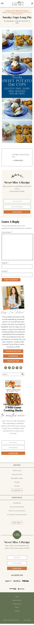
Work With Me (17, 600)
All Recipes (16, 490)
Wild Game (17, 470)
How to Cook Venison (17, 511)
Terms (17, 607)
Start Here (16, 523)
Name (5, 263)
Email (5, 271)
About (17, 597)
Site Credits (27, 620)
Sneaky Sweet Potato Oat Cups (13, 12)
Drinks (16, 486)
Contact (17, 611)
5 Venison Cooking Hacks (17, 515)
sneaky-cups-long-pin (20, 155)
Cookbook (13, 356)
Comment (7, 232)
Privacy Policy (17, 604)
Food (13, 10)
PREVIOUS (18, 160)
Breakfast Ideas (22, 10)
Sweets (17, 482)
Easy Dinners (17, 474)
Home (8, 10)
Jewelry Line (13, 361)
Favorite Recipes (13, 351)
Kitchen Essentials (17, 507)
